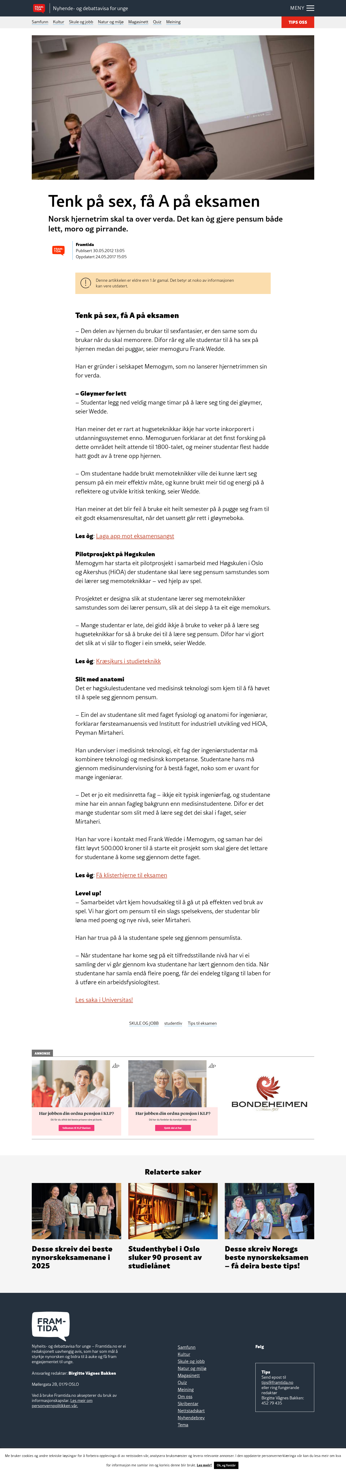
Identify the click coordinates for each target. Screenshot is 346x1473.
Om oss (185, 1397)
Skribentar (188, 1404)
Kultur (58, 22)
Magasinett (138, 22)
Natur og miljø (111, 22)
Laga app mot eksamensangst (135, 536)
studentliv (173, 1023)
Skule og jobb (81, 22)
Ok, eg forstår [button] (226, 1465)
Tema (183, 1425)
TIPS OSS (298, 22)
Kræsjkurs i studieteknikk (128, 661)
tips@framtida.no (277, 1382)
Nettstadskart (191, 1411)
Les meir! (204, 1464)
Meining (173, 22)
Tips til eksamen (202, 1023)
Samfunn (40, 22)
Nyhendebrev (191, 1418)
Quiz (157, 22)
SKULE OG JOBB (144, 1023)
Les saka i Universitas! (104, 1000)
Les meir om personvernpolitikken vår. (62, 1403)
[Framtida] (41, 8)
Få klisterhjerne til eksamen (131, 875)
